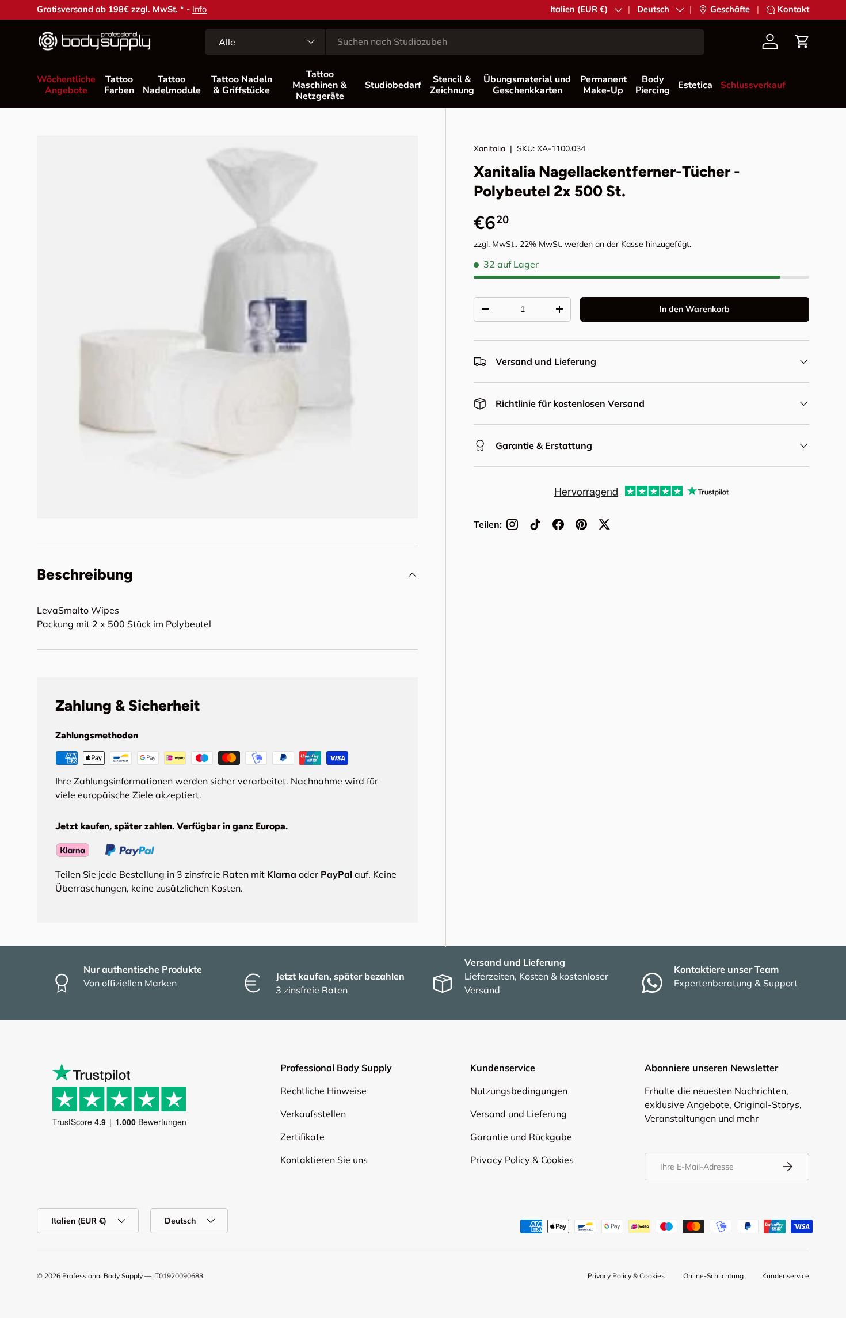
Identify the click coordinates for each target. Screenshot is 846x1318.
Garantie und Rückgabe (521, 1136)
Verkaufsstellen (313, 1113)
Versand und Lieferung (518, 1113)
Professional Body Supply (102, 1275)
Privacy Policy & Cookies (522, 1159)
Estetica (695, 85)
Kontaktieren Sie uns (324, 1159)
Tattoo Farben (119, 85)
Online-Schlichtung (713, 1275)
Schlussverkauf (753, 85)
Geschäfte (730, 9)
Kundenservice (785, 1275)
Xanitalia (489, 148)
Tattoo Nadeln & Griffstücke (241, 85)
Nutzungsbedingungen (518, 1090)
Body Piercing (652, 85)
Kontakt (793, 9)
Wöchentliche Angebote (66, 85)
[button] (802, 41)
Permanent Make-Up (603, 85)
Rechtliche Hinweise (323, 1090)
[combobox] (454, 41)
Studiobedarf (393, 85)
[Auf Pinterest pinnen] (581, 524)
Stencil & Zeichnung (452, 85)
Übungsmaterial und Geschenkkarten (527, 85)
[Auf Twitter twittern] (604, 524)
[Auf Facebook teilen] (558, 524)
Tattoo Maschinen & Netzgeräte (319, 85)
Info (199, 9)
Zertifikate (302, 1136)
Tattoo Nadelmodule (172, 85)
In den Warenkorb (695, 309)
